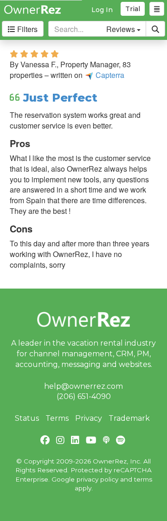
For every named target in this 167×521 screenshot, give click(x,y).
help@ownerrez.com (83, 386)
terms (143, 479)
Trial (132, 9)
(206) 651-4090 (84, 396)
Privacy (88, 418)
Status (27, 418)
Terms (57, 418)
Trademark (129, 418)
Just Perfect (60, 97)
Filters (26, 29)
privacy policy (97, 479)
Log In (102, 10)
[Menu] (156, 9)
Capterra (109, 75)
